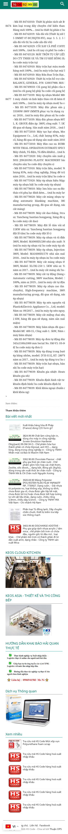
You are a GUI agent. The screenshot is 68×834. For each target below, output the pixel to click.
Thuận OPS (55, 829)
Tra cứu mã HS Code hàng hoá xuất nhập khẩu (42, 755)
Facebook (45, 825)
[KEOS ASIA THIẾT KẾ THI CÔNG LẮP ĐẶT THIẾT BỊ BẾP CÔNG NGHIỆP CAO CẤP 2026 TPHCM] (28, 634)
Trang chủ (22, 825)
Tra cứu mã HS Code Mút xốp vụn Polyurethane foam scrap (41, 743)
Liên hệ (34, 825)
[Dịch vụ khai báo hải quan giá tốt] (28, 725)
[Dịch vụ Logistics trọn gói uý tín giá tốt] (28, 682)
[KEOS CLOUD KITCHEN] (28, 587)
